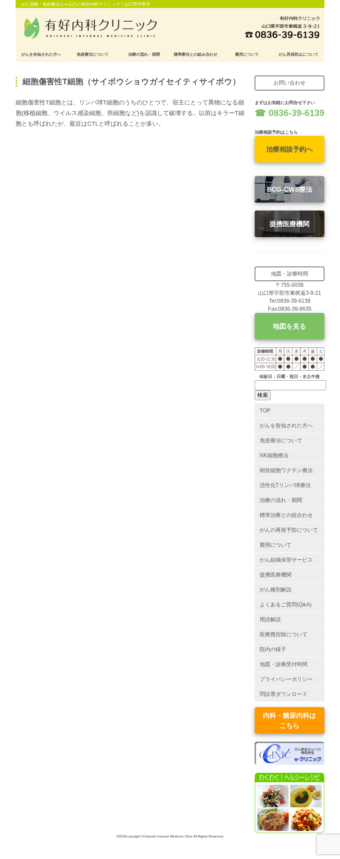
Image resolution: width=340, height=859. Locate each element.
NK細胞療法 (274, 455)
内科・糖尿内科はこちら (289, 720)
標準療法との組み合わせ (195, 54)
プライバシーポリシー (286, 679)
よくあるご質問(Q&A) (285, 604)
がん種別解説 (276, 589)
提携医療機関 (289, 223)
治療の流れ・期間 (144, 54)
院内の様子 (273, 649)
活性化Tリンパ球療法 (285, 485)
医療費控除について (283, 634)
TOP (265, 410)
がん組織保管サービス (286, 560)
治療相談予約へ (289, 149)
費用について (247, 54)
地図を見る (289, 326)
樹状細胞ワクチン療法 (286, 470)
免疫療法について (93, 54)
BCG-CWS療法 (289, 189)
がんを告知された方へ (41, 54)
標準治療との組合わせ (286, 515)
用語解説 (270, 619)
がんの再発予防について (289, 530)
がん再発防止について (298, 54)
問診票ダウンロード (283, 694)
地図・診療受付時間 (283, 664)
